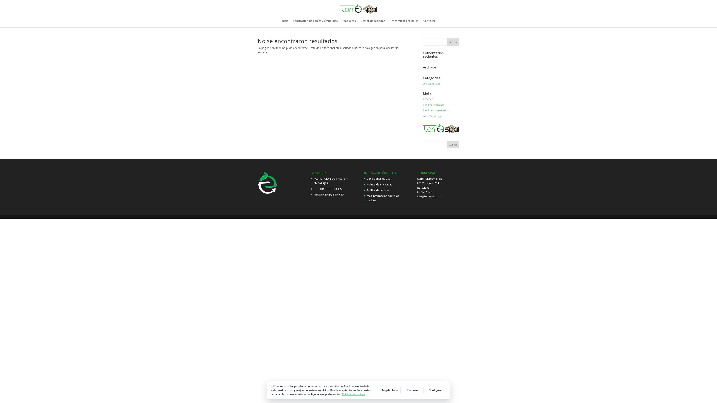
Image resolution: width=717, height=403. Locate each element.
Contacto (429, 21)
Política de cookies (378, 190)
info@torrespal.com (429, 196)
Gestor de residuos (373, 21)
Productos (349, 21)
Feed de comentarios (436, 110)
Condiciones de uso (378, 178)
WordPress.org (432, 116)
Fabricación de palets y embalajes (315, 21)
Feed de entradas (433, 105)
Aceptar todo (389, 390)
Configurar (436, 390)
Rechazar (413, 390)
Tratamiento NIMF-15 (404, 21)
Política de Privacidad (379, 184)
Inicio (285, 21)
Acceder (428, 99)
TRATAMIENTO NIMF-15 (329, 194)
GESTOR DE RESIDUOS (328, 189)
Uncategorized (431, 83)
